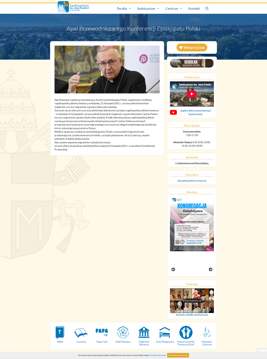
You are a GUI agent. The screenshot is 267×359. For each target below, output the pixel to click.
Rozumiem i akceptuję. (178, 355)
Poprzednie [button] (173, 270)
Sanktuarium (146, 8)
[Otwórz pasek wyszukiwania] (207, 8)
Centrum (171, 8)
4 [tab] (196, 277)
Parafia (122, 8)
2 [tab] (190, 277)
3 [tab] (193, 277)
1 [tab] (187, 277)
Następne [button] (210, 270)
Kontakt (194, 8)
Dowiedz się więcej (158, 355)
